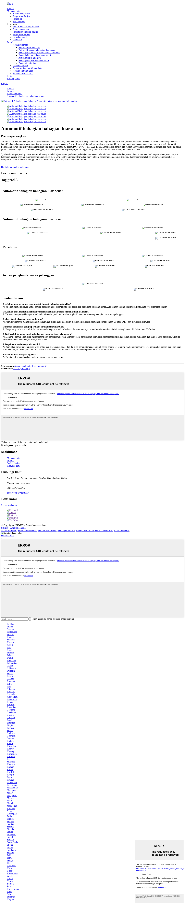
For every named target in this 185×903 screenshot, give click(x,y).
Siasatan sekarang (9, 505)
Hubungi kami (13, 78)
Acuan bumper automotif (29, 58)
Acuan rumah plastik (47, 530)
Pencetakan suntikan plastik (25, 32)
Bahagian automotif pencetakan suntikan (94, 530)
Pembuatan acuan (21, 29)
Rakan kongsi (19, 21)
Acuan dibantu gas (27, 63)
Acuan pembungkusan (23, 71)
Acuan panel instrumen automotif (33, 60)
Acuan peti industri (66, 530)
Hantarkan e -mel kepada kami (15, 167)
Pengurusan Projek (21, 16)
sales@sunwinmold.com (18, 493)
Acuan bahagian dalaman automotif (34, 55)
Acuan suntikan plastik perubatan (28, 68)
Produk (10, 42)
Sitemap (5, 528)
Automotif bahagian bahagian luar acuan (37, 50)
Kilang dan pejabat (21, 13)
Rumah (10, 8)
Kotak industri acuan (27, 530)
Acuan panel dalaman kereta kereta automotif (39, 52)
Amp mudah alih (18, 528)
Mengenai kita (13, 11)
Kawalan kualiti (20, 37)
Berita (9, 76)
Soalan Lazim (13, 463)
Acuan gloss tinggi (21, 368)
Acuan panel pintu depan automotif (30, 366)
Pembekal (17, 19)
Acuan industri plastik (23, 73)
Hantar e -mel (7, 535)
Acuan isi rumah (20, 65)
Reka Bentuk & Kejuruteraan (26, 26)
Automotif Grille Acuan (29, 47)
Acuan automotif (20, 45)
